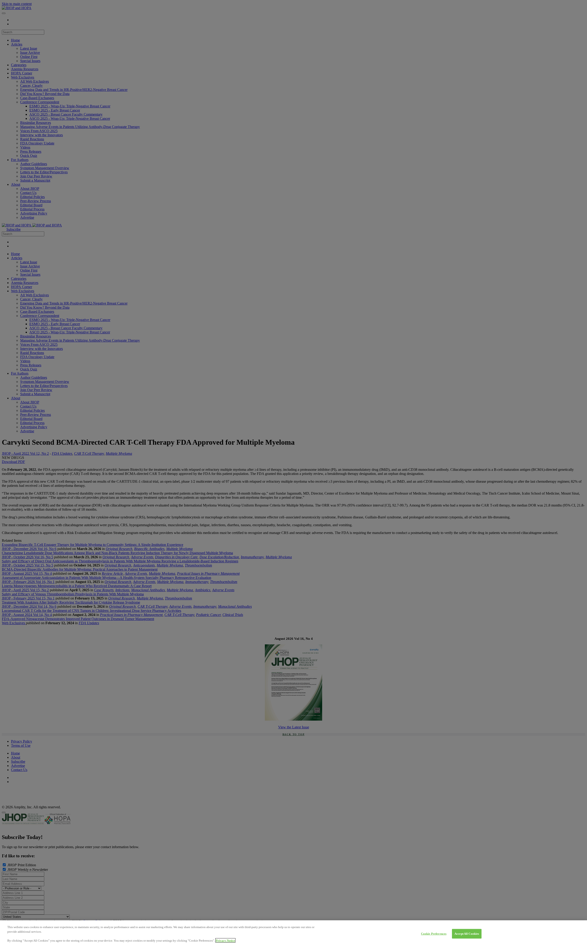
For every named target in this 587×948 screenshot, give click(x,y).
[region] (293, 934)
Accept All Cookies (466, 933)
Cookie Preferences (433, 933)
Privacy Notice (225, 940)
